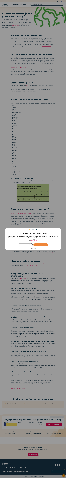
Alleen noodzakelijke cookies (25, 244)
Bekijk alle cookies (33, 248)
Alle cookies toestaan (41, 244)
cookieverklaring (34, 240)
